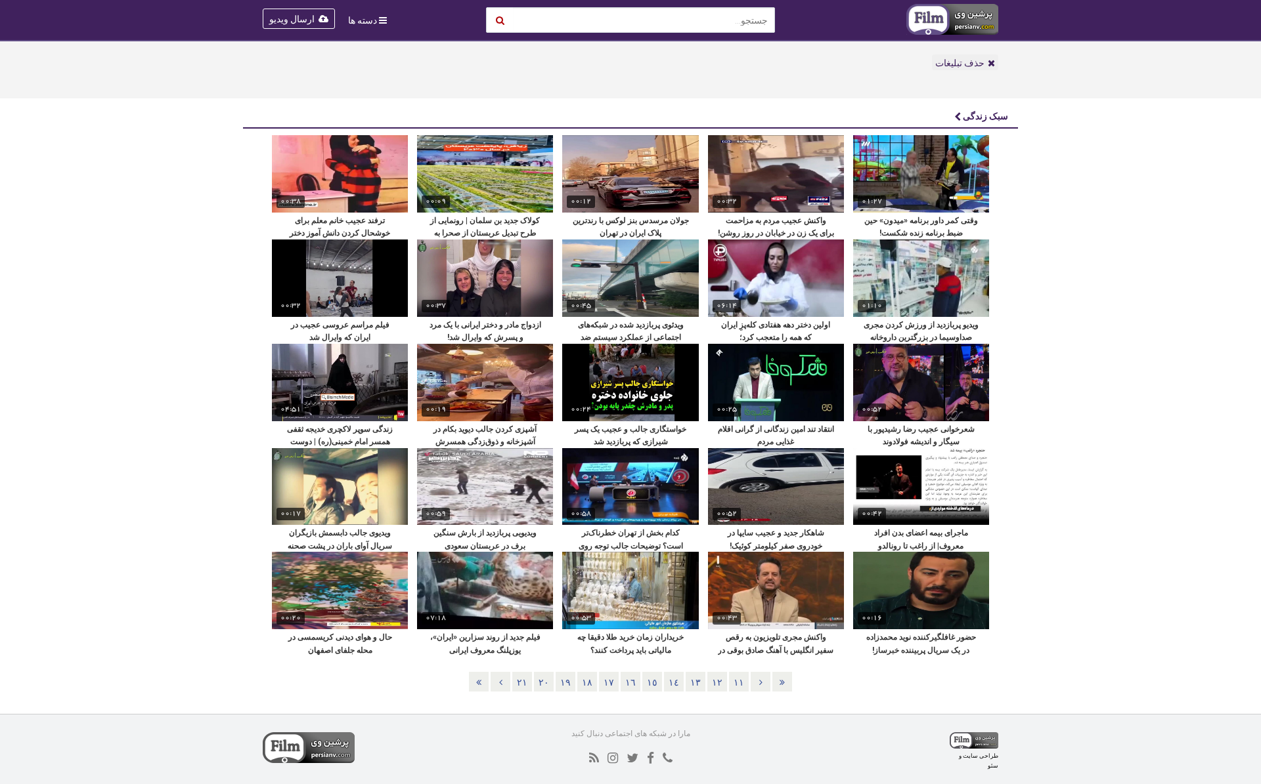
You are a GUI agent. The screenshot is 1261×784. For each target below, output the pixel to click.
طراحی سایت (980, 755)
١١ (739, 682)
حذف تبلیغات (959, 63)
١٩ (565, 682)
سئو (993, 765)
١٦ (630, 682)
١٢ (717, 682)
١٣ (695, 682)
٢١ (522, 682)
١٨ (587, 682)
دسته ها (362, 20)
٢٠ (544, 682)
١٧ (609, 682)
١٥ (652, 682)
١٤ (674, 682)
